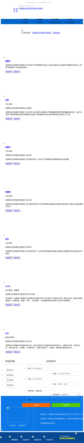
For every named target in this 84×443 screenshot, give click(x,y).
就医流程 (10, 385)
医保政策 (10, 380)
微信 (14, 9)
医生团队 (56, 33)
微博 (17, 9)
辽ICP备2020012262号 (47, 423)
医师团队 (10, 375)
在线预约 (66, 405)
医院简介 (10, 370)
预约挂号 (17, 71)
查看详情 (9, 71)
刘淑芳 (7, 286)
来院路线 (13, 32)
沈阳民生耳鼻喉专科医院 (41, 33)
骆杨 (7, 333)
